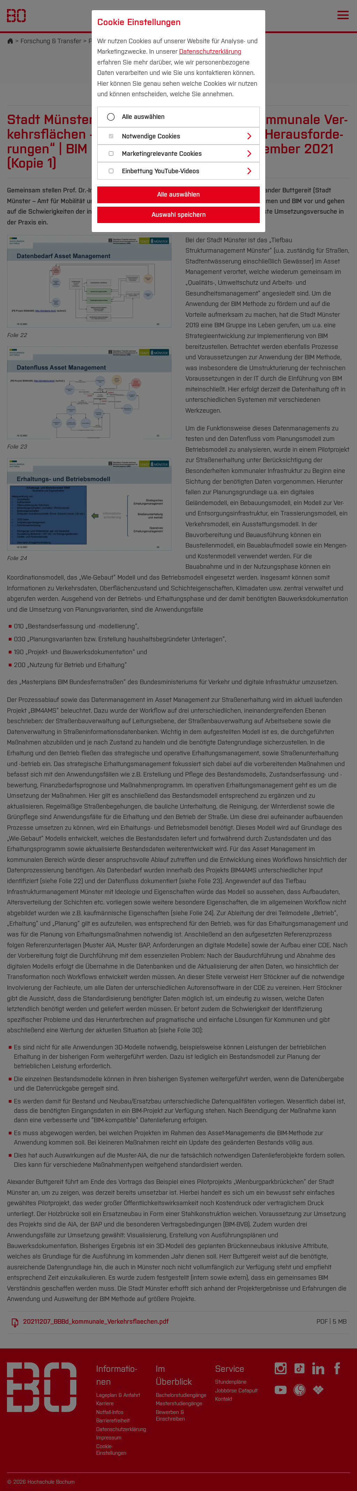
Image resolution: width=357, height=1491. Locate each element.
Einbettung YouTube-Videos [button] (160, 171)
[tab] (181, 136)
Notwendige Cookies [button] (151, 136)
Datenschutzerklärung (210, 51)
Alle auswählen (143, 117)
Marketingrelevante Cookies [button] (162, 154)
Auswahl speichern (179, 215)
